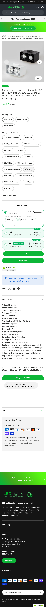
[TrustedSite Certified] (9, 268)
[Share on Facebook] (14, 288)
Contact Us (9, 560)
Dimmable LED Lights (20, 367)
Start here (24, 281)
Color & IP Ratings (9, 195)
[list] (23, 61)
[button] (42, 7)
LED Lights (6, 367)
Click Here (39, 2)
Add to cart (23, 254)
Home (4, 35)
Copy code (30, 28)
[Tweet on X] (9, 288)
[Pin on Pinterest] (18, 288)
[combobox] (23, 12)
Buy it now (23, 260)
